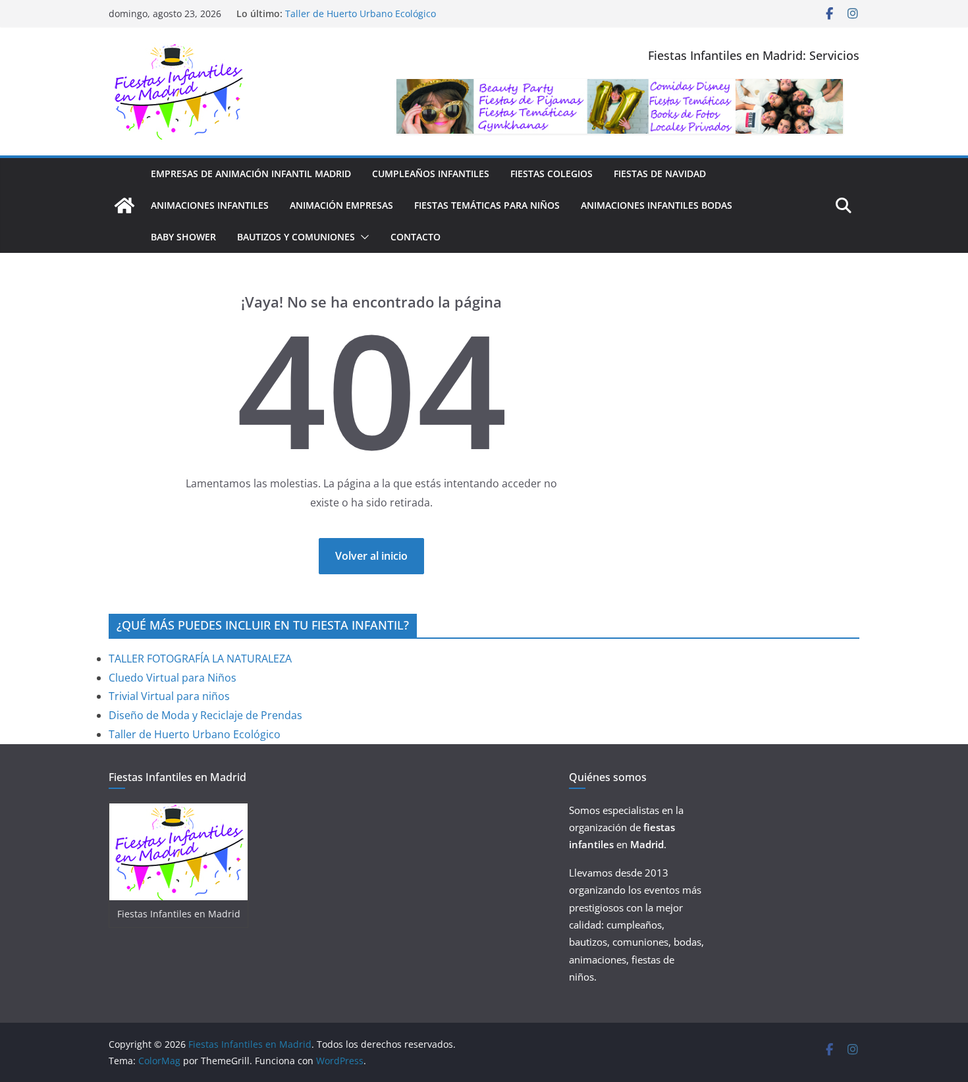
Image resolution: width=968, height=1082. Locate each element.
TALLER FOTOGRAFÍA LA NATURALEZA (200, 658)
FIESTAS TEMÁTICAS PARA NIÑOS (487, 205)
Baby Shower (183, 236)
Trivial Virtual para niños (169, 696)
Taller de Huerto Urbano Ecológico (360, 13)
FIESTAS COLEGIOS (551, 173)
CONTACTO (415, 236)
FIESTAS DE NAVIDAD (660, 173)
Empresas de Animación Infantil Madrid (251, 173)
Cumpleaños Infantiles (430, 173)
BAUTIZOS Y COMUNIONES (296, 236)
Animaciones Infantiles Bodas (656, 205)
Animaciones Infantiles (210, 205)
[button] (362, 237)
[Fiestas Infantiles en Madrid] (124, 205)
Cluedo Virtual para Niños (172, 677)
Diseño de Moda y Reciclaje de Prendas (205, 715)
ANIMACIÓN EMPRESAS (341, 205)
